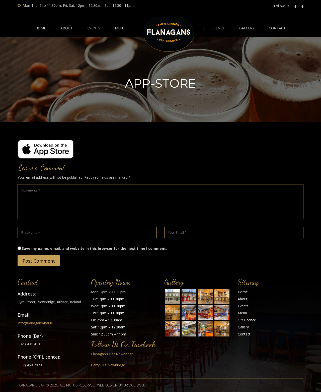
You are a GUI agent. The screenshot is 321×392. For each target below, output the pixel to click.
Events (93, 28)
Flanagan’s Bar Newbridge (112, 354)
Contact (277, 28)
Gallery (246, 28)
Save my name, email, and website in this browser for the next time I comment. (94, 248)
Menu (120, 28)
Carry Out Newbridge (108, 365)
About (66, 28)
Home (40, 28)
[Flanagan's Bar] (172, 296)
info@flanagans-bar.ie (35, 323)
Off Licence (214, 28)
